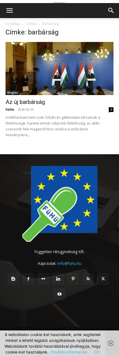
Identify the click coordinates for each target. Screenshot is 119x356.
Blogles (12, 92)
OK (97, 352)
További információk (69, 352)
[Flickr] (43, 279)
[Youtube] (59, 294)
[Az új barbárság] (59, 68)
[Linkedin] (58, 279)
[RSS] (88, 279)
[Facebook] (28, 279)
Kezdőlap (13, 23)
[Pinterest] (73, 279)
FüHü (10, 109)
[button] (9, 10)
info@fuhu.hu (69, 263)
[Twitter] (102, 279)
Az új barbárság (25, 102)
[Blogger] (13, 279)
